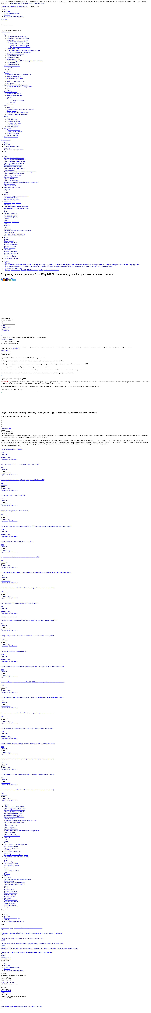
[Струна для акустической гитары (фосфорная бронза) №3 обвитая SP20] (75, 478)
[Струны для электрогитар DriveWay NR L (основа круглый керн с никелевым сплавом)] (75, 788)
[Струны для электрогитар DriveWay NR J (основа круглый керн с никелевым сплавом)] (75, 726)
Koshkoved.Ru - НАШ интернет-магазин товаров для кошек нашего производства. (26, 952)
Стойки (6, 839)
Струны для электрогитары (12, 824)
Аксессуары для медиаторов (12, 851)
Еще (5, 151)
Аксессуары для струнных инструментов (16, 857)
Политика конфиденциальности (14, 16)
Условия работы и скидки (12, 13)
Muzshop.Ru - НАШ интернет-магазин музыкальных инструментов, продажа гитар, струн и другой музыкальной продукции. (39, 948)
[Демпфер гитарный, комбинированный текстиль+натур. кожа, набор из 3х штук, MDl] (75, 634)
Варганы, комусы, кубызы (12, 848)
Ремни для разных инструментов (14, 884)
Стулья (6, 841)
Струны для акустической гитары (14, 265)
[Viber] (8, 280)
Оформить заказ (6, 957)
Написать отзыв (6, 428)
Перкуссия (7, 874)
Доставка (7, 11)
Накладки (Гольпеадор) (11, 901)
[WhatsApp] (10, 280)
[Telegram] (15, 280)
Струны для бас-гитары (20, 266)
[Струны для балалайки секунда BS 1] (75, 447)
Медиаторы (7, 853)
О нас (5, 10)
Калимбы (6, 867)
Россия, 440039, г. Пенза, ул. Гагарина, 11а (14, 7)
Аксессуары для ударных (11, 865)
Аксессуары (7, 877)
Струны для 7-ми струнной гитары (56, 265)
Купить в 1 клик (5, 327)
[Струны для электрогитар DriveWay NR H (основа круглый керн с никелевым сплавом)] (75, 757)
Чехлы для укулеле (9, 896)
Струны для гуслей (94, 266)
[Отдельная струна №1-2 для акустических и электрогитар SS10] (75, 555)
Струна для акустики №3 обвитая (14, 822)
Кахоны (6, 869)
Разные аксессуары (9, 903)
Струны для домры (33, 266)
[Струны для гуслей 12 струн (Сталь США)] (75, 493)
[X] (6, 280)
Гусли (5, 858)
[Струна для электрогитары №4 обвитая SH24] (75, 509)
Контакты (7, 15)
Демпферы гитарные (10, 900)
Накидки (6, 888)
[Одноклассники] (4, 280)
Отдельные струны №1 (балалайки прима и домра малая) (71, 266)
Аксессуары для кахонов (11, 870)
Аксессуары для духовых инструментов (16, 844)
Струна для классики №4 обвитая (14, 817)
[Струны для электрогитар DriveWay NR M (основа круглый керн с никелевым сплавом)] (75, 773)
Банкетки (7, 837)
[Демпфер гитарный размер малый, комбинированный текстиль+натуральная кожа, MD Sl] (75, 618)
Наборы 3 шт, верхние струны (13, 815)
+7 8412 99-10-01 (6, 991)
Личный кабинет (6, 959)
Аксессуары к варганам (11, 846)
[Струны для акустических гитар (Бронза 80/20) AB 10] (75, 540)
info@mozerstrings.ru (7, 982)
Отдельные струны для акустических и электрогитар (115, 265)
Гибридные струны (93, 265)
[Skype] (13, 280)
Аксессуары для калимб (11, 863)
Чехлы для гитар (9, 889)
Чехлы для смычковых (10, 893)
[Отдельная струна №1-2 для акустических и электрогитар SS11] (75, 463)
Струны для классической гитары (77, 265)
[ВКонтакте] (2, 280)
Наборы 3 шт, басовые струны (13, 813)
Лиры (5, 860)
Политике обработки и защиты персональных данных (28, 3)
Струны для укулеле (106, 266)
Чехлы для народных (10, 891)
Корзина (3, 955)
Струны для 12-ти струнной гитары (35, 265)
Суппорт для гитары (10, 905)
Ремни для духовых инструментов (14, 882)
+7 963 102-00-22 (6, 993)
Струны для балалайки (46, 266)
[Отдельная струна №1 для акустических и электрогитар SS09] (75, 601)
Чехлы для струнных (10, 895)
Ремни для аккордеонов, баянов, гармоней (17, 879)
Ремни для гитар (9, 881)
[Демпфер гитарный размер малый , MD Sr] (75, 649)
